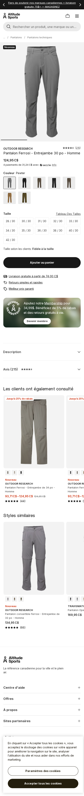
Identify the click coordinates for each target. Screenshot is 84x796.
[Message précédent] (4, 4)
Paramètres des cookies (43, 771)
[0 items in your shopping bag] (67, 16)
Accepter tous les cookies (43, 783)
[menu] (77, 16)
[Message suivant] (80, 4)
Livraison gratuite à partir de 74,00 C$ (33, 276)
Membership (53, 303)
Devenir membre (37, 321)
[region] (43, 764)
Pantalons (16, 37)
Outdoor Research (18, 148)
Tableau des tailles (68, 214)
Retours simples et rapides (26, 282)
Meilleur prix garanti (21, 288)
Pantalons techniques (39, 37)
